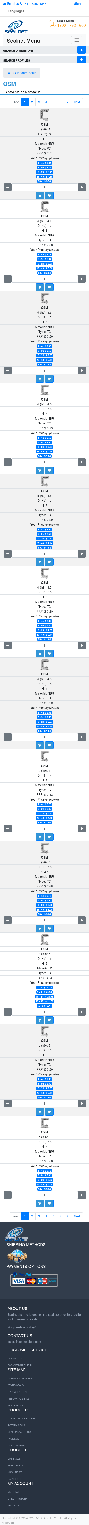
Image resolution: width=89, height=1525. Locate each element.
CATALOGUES (15, 1478)
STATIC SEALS (16, 1385)
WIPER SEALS (15, 1405)
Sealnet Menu (23, 40)
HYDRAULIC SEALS (18, 1391)
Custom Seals (17, 1445)
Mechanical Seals (19, 1432)
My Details (14, 1492)
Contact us (15, 1358)
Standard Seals (26, 72)
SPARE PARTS (15, 1465)
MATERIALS (14, 1458)
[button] (49, 195)
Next (77, 102)
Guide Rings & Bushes (22, 1418)
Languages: (16, 11)
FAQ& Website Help (20, 1365)
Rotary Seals (16, 1425)
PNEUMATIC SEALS (18, 1398)
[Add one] (82, 187)
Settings (13, 1505)
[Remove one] (8, 187)
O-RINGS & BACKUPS (20, 1378)
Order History (17, 1498)
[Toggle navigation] (76, 40)
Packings (13, 1438)
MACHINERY (15, 1472)
